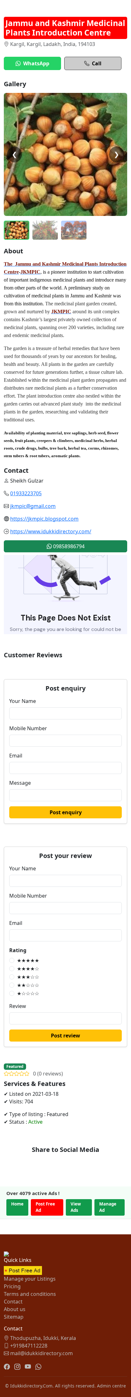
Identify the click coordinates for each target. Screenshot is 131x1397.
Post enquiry (66, 812)
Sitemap (14, 1316)
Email (15, 755)
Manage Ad (107, 1207)
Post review (65, 1035)
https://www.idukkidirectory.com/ (50, 531)
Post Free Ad (45, 1207)
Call (96, 63)
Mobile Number (28, 728)
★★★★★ (28, 960)
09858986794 (68, 546)
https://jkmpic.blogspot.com (44, 518)
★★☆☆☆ (28, 985)
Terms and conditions (30, 1293)
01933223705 (26, 493)
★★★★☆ (28, 968)
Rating (17, 950)
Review (17, 1006)
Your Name (22, 701)
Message (20, 782)
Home (17, 1204)
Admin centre (111, 1386)
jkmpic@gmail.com (33, 506)
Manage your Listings (30, 1278)
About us (14, 1309)
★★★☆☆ (28, 976)
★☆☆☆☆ (28, 993)
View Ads (76, 1207)
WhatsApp (36, 63)
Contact (13, 1301)
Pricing (12, 1286)
